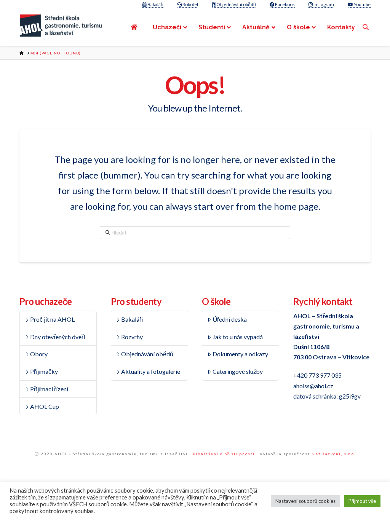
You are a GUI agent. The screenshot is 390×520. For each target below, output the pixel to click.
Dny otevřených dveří (57, 336)
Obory (39, 353)
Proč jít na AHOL (52, 319)
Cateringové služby (238, 371)
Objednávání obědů (236, 4)
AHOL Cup (44, 406)
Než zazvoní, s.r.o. (334, 453)
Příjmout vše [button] (362, 501)
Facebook (284, 4)
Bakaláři (155, 4)
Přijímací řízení (49, 388)
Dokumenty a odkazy (240, 353)
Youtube (362, 4)
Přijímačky (44, 371)
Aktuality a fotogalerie (150, 371)
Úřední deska (230, 319)
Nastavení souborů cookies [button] (305, 501)
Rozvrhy (132, 336)
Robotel (190, 4)
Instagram (323, 4)
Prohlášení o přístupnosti (224, 453)
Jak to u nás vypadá (238, 336)
